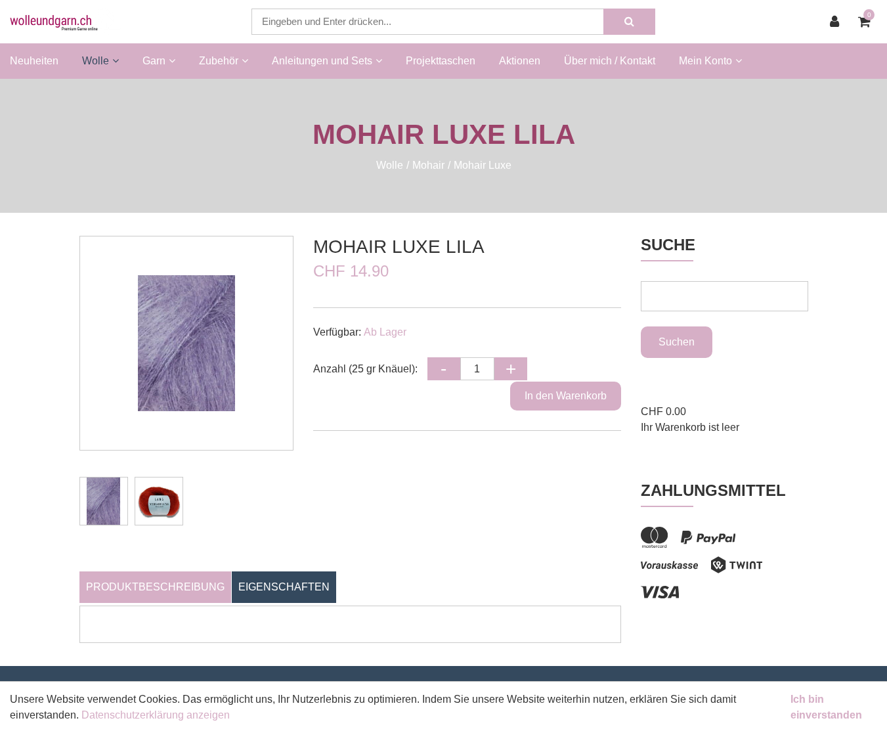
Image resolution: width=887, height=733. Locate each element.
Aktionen (519, 60)
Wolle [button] (95, 60)
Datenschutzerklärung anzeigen (155, 715)
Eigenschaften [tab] (284, 586)
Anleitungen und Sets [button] (322, 60)
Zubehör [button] (218, 60)
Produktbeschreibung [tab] (155, 586)
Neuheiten (34, 60)
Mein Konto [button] (705, 60)
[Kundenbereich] (838, 22)
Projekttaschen (440, 60)
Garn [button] (153, 60)
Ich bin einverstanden (826, 707)
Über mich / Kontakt (609, 60)
